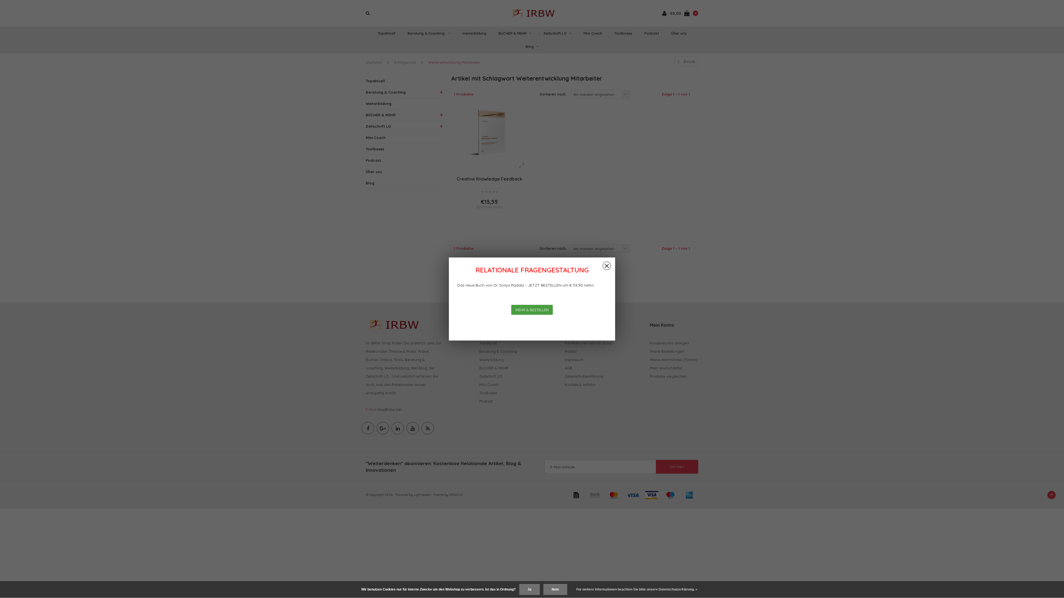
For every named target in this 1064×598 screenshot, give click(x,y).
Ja (529, 589)
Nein (555, 589)
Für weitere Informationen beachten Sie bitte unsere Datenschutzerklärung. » (636, 589)
